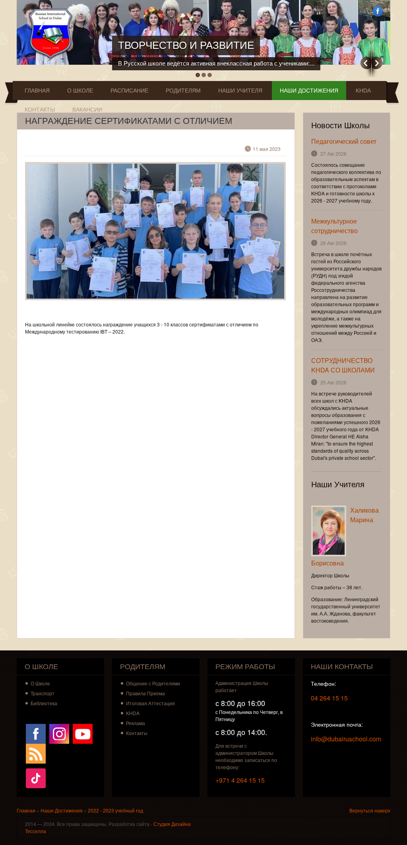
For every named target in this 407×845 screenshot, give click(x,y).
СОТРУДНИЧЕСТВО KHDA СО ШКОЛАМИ (343, 365)
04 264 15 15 (329, 697)
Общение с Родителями (153, 683)
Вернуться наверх (369, 810)
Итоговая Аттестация (150, 703)
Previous (365, 63)
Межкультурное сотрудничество (334, 225)
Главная (37, 90)
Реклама (135, 723)
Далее (377, 63)
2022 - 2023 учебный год (115, 810)
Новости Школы (340, 125)
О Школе (80, 90)
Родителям (183, 90)
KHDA (363, 90)
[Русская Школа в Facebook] (36, 732)
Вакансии (87, 109)
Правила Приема (145, 693)
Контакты (40, 109)
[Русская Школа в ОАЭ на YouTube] (83, 732)
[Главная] (52, 34)
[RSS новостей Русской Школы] (36, 752)
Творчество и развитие (186, 45)
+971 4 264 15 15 (240, 780)
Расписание (129, 90)
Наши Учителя (240, 90)
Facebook (377, 11)
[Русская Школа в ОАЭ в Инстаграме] (59, 732)
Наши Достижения (309, 90)
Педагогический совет (343, 141)
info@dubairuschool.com (346, 738)
